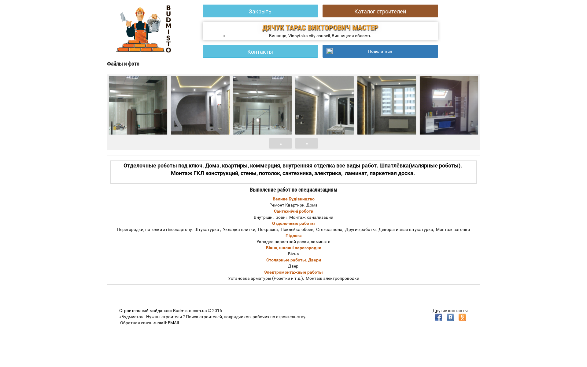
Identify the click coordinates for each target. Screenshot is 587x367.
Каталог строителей (380, 11)
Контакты (260, 52)
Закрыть (260, 11)
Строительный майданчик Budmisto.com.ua (163, 310)
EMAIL (174, 322)
